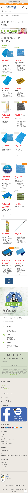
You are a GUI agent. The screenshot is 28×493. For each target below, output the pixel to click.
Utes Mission (4, 452)
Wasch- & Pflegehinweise (6, 443)
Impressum (3, 473)
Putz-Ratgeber (4, 464)
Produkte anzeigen (5, 45)
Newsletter (3, 462)
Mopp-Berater (4, 441)
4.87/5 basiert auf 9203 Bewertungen (14, 1)
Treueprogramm (4, 466)
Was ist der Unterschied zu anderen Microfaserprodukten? (14, 455)
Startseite (2, 15)
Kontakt (2, 434)
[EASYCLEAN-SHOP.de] (11, 7)
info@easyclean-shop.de (5, 385)
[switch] (3, 480)
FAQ (1, 392)
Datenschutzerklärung (6, 478)
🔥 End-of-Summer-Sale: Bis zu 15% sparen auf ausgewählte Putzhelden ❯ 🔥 (14, 4)
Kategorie (7, 15)
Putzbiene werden (5, 453)
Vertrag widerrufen (5, 476)
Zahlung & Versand (5, 438)
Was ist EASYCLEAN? (5, 450)
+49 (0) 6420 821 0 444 (5, 388)
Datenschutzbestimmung (14, 374)
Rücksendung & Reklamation (7, 439)
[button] (22, 7)
